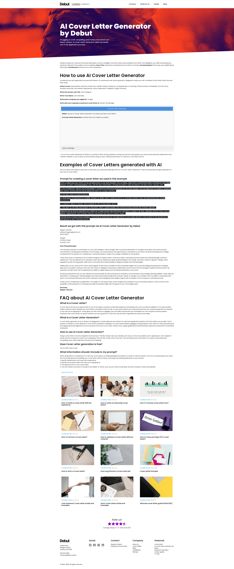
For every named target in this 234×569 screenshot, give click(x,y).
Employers (85, 4)
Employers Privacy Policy (119, 546)
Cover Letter (66, 400)
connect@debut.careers (68, 555)
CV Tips (157, 554)
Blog (165, 4)
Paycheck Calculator (161, 550)
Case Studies (137, 546)
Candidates (136, 550)
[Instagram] (98, 545)
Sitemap (135, 552)
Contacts (132, 4)
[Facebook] (94, 545)
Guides (156, 4)
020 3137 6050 (64, 553)
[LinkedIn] (103, 545)
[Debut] (64, 4)
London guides (159, 552)
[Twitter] (90, 545)
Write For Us (144, 4)
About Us (136, 544)
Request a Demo (116, 544)
